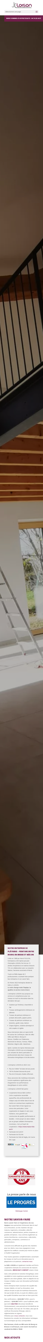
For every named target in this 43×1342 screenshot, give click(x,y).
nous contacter (20, 1316)
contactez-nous (27, 1261)
